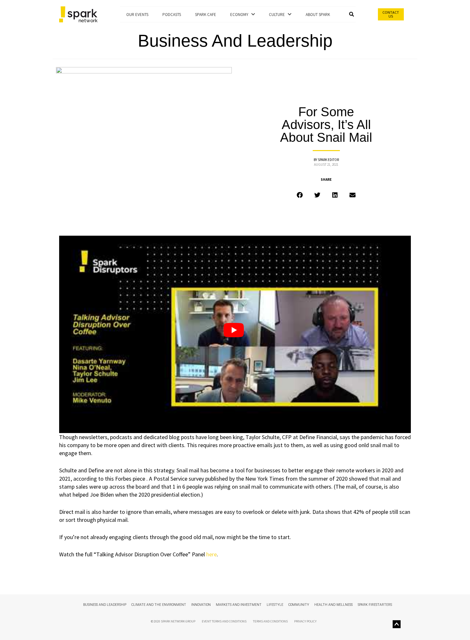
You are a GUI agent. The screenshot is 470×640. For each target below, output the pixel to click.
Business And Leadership (235, 40)
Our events (137, 14)
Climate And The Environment (158, 605)
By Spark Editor (326, 159)
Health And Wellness (333, 605)
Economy (240, 14)
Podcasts (171, 14)
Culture (278, 14)
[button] (352, 14)
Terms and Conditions (270, 621)
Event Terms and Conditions (224, 621)
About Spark (318, 14)
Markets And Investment (239, 605)
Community (298, 605)
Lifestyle (275, 605)
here (211, 554)
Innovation (201, 605)
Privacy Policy (305, 621)
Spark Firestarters (375, 605)
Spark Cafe (205, 14)
